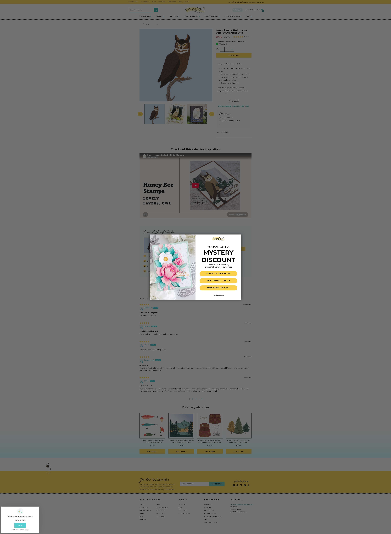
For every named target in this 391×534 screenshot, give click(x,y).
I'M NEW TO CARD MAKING (218, 274)
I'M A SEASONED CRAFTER (218, 281)
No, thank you (218, 295)
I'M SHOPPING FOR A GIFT (218, 288)
